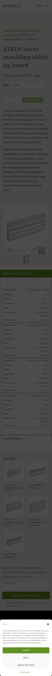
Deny (26, 657)
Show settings (26, 665)
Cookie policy (24, 672)
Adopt (26, 650)
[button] (48, 624)
